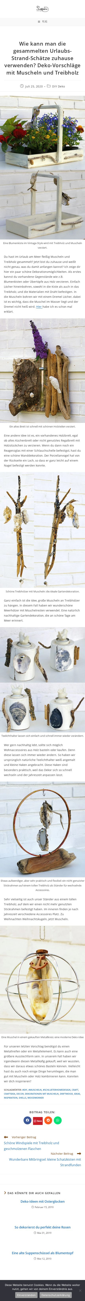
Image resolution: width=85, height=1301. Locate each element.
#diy (24, 1089)
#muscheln (35, 1089)
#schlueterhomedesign (57, 1089)
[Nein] (80, 1290)
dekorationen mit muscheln (42, 1093)
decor (20, 1093)
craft (75, 1089)
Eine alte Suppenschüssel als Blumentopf (42, 1253)
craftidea (9, 1093)
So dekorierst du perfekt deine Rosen (43, 1227)
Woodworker (35, 1097)
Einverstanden (26, 1295)
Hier (39, 306)
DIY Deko (58, 86)
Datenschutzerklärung (56, 1295)
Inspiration (11, 1097)
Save (39, 1120)
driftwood (66, 1093)
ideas (77, 1093)
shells (22, 1097)
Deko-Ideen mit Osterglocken (43, 1201)
